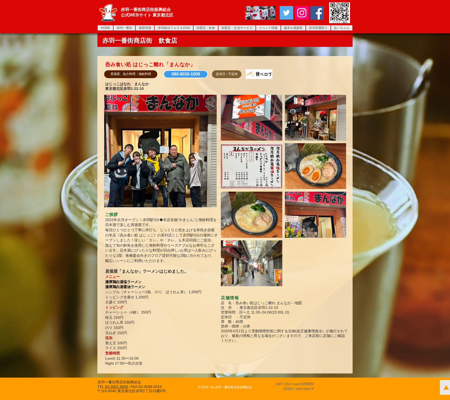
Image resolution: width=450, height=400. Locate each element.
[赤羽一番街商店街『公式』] (286, 13)
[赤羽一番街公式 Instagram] (302, 13)
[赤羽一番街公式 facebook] (317, 13)
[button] (130, 74)
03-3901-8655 (116, 387)
